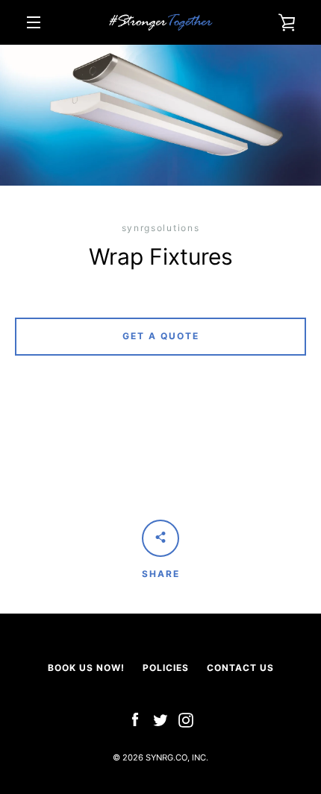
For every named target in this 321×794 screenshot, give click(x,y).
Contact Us (240, 667)
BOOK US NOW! (86, 667)
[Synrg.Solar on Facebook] (135, 719)
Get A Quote (160, 335)
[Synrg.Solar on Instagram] (185, 719)
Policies (166, 667)
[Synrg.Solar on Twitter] (160, 719)
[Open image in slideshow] (160, 115)
